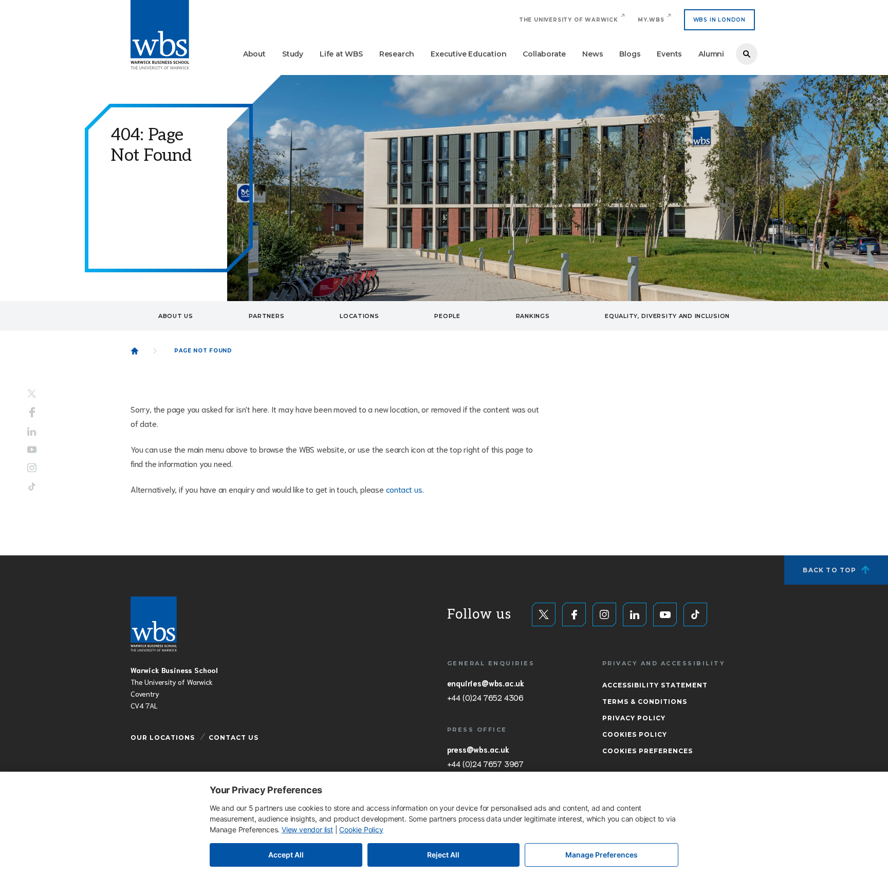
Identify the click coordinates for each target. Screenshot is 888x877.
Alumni (711, 54)
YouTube (32, 449)
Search (746, 54)
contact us (404, 488)
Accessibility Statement (655, 685)
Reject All (443, 854)
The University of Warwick (568, 19)
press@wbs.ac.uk (478, 749)
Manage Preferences (601, 854)
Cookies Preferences (647, 751)
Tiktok (31, 486)
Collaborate (544, 54)
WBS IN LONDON (719, 19)
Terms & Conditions (644, 701)
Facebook (32, 412)
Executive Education (468, 54)
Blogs (629, 54)
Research (396, 54)
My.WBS (651, 19)
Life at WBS (341, 54)
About (254, 54)
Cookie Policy (361, 829)
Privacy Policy (633, 718)
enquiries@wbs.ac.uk (485, 683)
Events (669, 54)
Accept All (286, 854)
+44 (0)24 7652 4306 (485, 697)
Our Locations (163, 737)
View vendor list (307, 829)
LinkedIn (32, 432)
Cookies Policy (634, 734)
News (592, 54)
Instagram (32, 467)
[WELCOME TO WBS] (135, 350)
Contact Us (233, 737)
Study (292, 54)
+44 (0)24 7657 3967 (485, 763)
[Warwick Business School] (160, 34)
